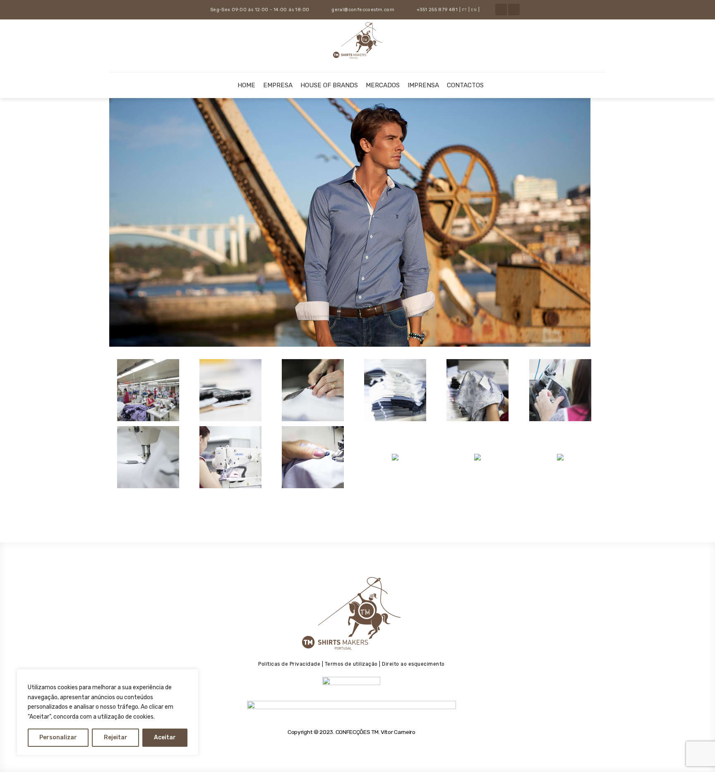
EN (474, 10)
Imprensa (423, 85)
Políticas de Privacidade (289, 664)
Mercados (383, 85)
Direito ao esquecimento (413, 664)
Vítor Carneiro (398, 732)
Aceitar (165, 737)
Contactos (465, 85)
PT (464, 10)
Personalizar (58, 737)
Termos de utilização (350, 664)
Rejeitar (115, 737)
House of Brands (329, 85)
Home (246, 85)
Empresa (278, 85)
